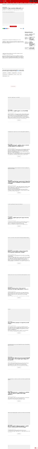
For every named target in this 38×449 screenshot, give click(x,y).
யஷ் (12, 222)
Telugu (18, 74)
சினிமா (13, 2)
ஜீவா (15, 431)
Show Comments (13, 86)
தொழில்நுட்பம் (30, 2)
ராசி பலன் (25, 2)
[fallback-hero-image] (27, 35)
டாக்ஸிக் (25, 222)
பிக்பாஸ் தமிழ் (26, 293)
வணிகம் (34, 2)
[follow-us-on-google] (23, 28)
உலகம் (11, 2)
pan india (15, 74)
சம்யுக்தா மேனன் (10, 74)
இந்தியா (7, 2)
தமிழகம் (4, 2)
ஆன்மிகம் (21, 2)
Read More (19, 120)
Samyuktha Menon (5, 74)
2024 (20, 74)
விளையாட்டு (17, 2)
